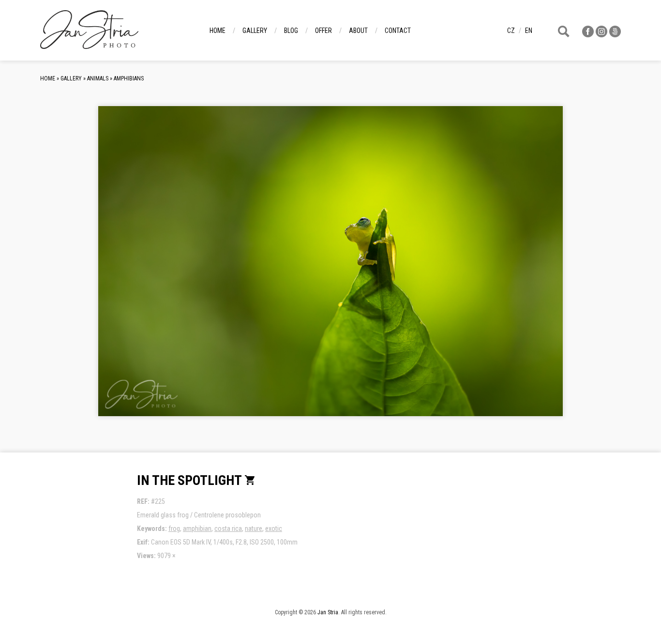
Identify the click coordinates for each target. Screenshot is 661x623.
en (528, 30)
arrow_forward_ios (506, 269)
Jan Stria (327, 612)
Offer (323, 30)
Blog (291, 30)
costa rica (228, 528)
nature (253, 528)
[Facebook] (588, 34)
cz (511, 30)
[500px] (615, 34)
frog (174, 528)
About (358, 30)
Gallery (254, 30)
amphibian (197, 528)
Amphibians (129, 78)
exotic (273, 528)
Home (217, 30)
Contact (398, 30)
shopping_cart (250, 480)
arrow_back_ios (173, 269)
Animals (97, 78)
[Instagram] (601, 34)
